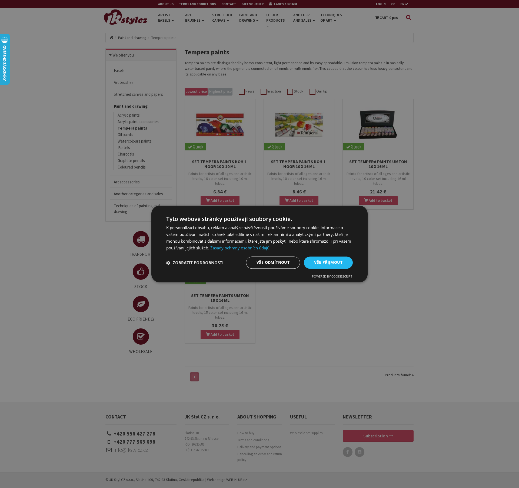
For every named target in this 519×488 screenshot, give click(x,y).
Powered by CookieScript (332, 277)
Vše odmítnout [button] (273, 262)
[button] (195, 263)
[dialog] (259, 244)
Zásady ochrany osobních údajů (240, 247)
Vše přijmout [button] (328, 262)
